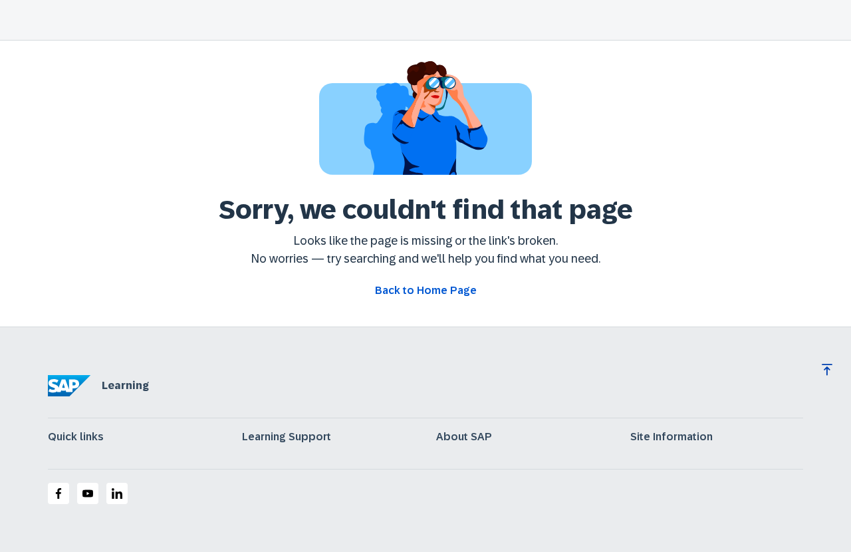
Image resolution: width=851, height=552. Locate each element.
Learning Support (286, 437)
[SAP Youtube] (87, 493)
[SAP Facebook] (58, 493)
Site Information (671, 437)
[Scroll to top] (827, 369)
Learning (125, 385)
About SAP (464, 437)
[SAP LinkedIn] (117, 493)
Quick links (76, 437)
